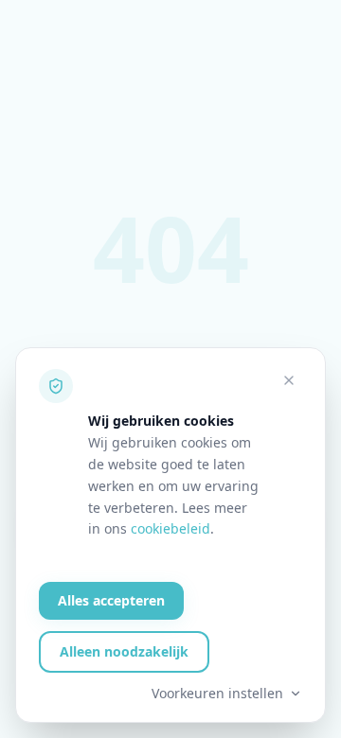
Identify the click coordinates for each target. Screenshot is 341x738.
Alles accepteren (111, 600)
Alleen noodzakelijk (124, 651)
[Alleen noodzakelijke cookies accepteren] (289, 380)
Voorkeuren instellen (217, 693)
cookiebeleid (170, 528)
